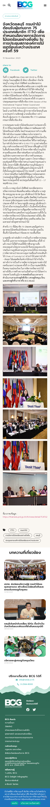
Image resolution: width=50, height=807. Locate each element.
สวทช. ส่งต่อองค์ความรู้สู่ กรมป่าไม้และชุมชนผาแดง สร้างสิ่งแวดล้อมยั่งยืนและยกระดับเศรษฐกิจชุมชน (24, 586)
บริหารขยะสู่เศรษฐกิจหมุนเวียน (19, 660)
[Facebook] (27, 709)
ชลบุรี (38, 535)
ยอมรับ (14, 803)
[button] (9, 5)
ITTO (12, 530)
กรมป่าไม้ (23, 530)
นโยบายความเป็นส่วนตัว (30, 803)
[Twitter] (34, 709)
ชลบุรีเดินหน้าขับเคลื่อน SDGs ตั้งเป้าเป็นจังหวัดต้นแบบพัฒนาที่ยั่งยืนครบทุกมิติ (24, 625)
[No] (46, 797)
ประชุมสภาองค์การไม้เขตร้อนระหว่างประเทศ (22, 540)
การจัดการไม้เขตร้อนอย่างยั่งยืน (18, 535)
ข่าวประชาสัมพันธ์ (11, 16)
